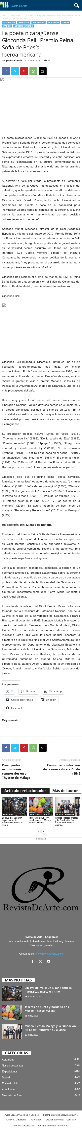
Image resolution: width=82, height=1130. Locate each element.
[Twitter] (15, 71)
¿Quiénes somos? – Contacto (61, 1119)
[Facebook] (6, 71)
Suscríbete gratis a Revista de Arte (60, 1114)
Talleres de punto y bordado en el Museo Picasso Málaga (40, 820)
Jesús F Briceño (14, 60)
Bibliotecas (38, 22)
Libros (65, 22)
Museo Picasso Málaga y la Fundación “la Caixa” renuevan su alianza (66, 821)
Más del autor (65, 790)
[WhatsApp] (33, 71)
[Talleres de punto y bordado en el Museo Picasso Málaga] (41, 806)
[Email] (43, 71)
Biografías (53, 22)
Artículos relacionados (25, 790)
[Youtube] (49, 961)
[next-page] (43, 832)
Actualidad (16, 15)
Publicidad (36, 1119)
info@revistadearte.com (49, 953)
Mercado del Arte (11, 1095)
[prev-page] (39, 832)
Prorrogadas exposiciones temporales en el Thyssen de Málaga (16, 771)
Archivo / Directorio (16, 1119)
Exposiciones (10, 1071)
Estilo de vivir (10, 1083)
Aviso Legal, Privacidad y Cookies (22, 1114)
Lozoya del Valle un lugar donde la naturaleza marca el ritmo (12, 821)
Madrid (7, 26)
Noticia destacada (24, 26)
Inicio (4, 15)
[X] (41, 961)
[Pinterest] (24, 71)
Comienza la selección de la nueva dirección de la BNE (61, 769)
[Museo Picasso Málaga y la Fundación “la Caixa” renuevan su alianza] (67, 806)
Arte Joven (24, 22)
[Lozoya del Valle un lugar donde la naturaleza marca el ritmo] (14, 806)
